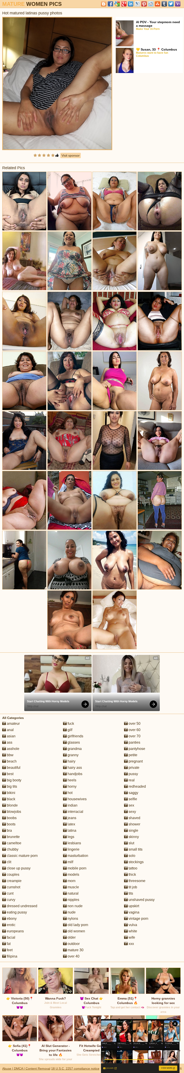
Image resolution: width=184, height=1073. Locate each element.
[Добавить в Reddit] (150, 4)
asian (10, 736)
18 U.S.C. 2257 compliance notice (75, 1068)
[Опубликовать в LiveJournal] (137, 4)
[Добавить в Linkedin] (130, 4)
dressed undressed (21, 906)
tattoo (132, 868)
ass (9, 742)
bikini (10, 793)
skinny (133, 837)
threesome (136, 881)
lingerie (73, 849)
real (131, 780)
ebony (11, 918)
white (132, 931)
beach (11, 761)
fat (8, 944)
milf (70, 862)
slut (131, 843)
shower (134, 824)
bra (9, 830)
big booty (13, 780)
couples (12, 874)
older (71, 937)
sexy (132, 812)
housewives (77, 799)
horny (72, 786)
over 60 (134, 730)
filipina (11, 956)
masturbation (77, 856)
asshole (12, 749)
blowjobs (13, 812)
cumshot (13, 887)
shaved (134, 818)
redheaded (137, 786)
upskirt (133, 906)
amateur (13, 723)
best (9, 774)
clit (8, 862)
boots (10, 824)
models (73, 874)
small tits (135, 849)
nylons (72, 918)
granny (73, 755)
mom (71, 881)
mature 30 (75, 950)
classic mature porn (22, 856)
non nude (75, 906)
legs (70, 837)
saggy (133, 793)
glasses (73, 742)
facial (10, 937)
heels (71, 780)
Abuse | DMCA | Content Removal (26, 1068)
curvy (10, 900)
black (10, 799)
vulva (132, 925)
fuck (70, 723)
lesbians (74, 843)
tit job (132, 887)
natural (73, 893)
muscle (73, 887)
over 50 (134, 723)
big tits (11, 786)
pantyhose (136, 749)
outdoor (73, 944)
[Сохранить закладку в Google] (117, 4)
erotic (10, 925)
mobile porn (76, 868)
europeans (15, 931)
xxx (131, 944)
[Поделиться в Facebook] (110, 4)
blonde (12, 805)
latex (71, 824)
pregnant (135, 761)
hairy (71, 761)
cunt (9, 893)
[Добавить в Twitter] (171, 4)
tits (130, 893)
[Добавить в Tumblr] (164, 4)
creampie (14, 881)
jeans (71, 818)
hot (69, 793)
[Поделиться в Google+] (124, 4)
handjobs (74, 774)
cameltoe (13, 843)
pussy (133, 774)
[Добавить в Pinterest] (144, 4)
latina (71, 830)
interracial (75, 812)
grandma (74, 749)
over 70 (134, 736)
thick (132, 874)
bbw (9, 755)
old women (76, 931)
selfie (132, 799)
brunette (13, 837)
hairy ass (74, 767)
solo (131, 856)
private (133, 767)
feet (9, 950)
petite (132, 755)
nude (71, 912)
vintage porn (138, 918)
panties (134, 742)
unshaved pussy (141, 900)
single (133, 830)
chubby (12, 849)
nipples (73, 900)
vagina (133, 912)
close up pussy (18, 868)
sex (131, 805)
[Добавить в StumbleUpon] (157, 4)
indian (72, 805)
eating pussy (16, 912)
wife (131, 937)
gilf (69, 730)
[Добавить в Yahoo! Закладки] (177, 4)
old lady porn (77, 925)
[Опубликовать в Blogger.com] (103, 4)
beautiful (13, 767)
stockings (136, 862)
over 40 (73, 956)
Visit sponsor (70, 155)
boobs (11, 818)
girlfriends (75, 736)
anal (10, 730)
